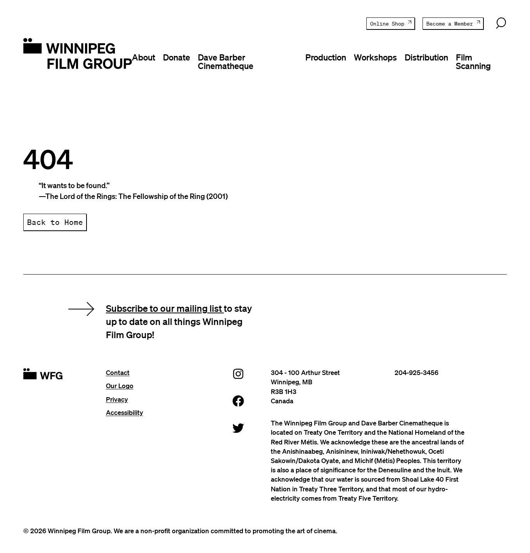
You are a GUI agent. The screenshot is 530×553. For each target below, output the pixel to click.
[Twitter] (238, 428)
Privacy (117, 399)
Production (325, 57)
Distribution (426, 57)
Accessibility (124, 412)
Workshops (375, 57)
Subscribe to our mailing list (165, 308)
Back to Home (55, 222)
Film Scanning (473, 61)
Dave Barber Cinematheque (225, 61)
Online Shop (387, 24)
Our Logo (119, 386)
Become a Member (449, 24)
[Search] (501, 23)
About (143, 57)
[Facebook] (238, 400)
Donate (176, 57)
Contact (118, 372)
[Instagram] (238, 373)
